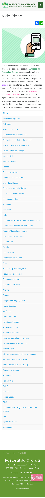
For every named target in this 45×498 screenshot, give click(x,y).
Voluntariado (8, 427)
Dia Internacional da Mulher (14, 188)
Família (6, 247)
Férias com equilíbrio (11, 119)
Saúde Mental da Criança (13, 151)
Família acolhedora (11, 322)
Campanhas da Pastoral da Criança (18, 226)
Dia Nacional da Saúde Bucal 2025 (17, 140)
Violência (6, 311)
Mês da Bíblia (8, 156)
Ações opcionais (10, 422)
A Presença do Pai (10, 327)
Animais (6, 391)
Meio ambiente (9, 161)
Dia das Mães (8, 252)
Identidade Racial (10, 183)
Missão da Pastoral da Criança (15, 359)
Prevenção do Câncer (12, 199)
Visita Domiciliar (9, 317)
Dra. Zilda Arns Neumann (13, 236)
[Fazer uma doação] (37, 477)
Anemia (6, 290)
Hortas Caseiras (9, 306)
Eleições (6, 386)
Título (5, 113)
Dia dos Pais (8, 242)
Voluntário (7, 204)
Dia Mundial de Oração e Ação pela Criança (21, 220)
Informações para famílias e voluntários (19, 354)
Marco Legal (8, 397)
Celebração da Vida (11, 279)
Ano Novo (7, 210)
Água (5, 263)
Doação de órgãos (11, 370)
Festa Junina (8, 381)
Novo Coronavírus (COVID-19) (15, 365)
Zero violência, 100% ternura (15, 343)
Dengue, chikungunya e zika (14, 301)
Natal (5, 215)
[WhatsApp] (41, 23)
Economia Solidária (11, 333)
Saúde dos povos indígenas (14, 268)
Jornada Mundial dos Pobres (15, 231)
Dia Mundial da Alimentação (15, 135)
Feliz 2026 (7, 124)
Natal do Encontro (10, 129)
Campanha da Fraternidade (14, 194)
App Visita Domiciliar (11, 284)
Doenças (6, 295)
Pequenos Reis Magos (12, 274)
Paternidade (8, 375)
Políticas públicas (10, 172)
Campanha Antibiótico (12, 258)
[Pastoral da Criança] (19, 5)
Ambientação (8, 349)
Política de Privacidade (22, 488)
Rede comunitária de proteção (16, 338)
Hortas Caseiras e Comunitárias (16, 145)
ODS (5, 402)
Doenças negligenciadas (13, 177)
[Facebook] (37, 23)
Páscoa (6, 167)
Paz (4, 416)
